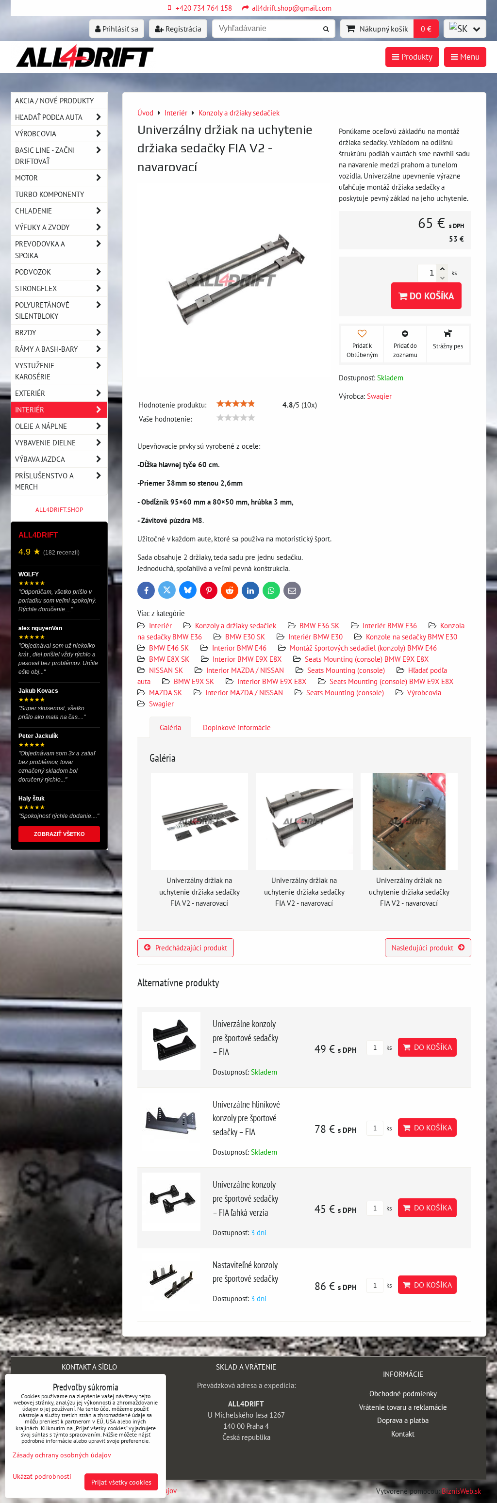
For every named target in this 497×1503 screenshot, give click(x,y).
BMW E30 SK (245, 636)
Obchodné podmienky (403, 1393)
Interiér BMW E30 (315, 636)
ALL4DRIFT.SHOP (59, 510)
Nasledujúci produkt (422, 947)
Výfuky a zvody (42, 227)
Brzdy (25, 332)
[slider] (235, 404)
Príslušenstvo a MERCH (44, 481)
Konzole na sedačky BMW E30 (411, 636)
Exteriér (30, 393)
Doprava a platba (403, 1420)
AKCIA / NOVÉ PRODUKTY (54, 100)
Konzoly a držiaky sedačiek (235, 625)
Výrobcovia (424, 692)
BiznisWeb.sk (461, 1491)
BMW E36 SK (319, 625)
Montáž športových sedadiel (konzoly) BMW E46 (363, 648)
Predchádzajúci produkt (191, 947)
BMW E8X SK (169, 659)
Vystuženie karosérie (34, 370)
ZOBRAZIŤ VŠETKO (59, 834)
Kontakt (402, 1433)
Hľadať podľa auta (49, 117)
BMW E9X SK (194, 681)
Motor (26, 177)
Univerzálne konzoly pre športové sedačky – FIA (245, 1037)
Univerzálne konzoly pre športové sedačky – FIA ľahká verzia (245, 1198)
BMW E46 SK (169, 648)
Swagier (161, 703)
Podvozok (33, 272)
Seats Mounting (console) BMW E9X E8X (367, 659)
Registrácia (182, 28)
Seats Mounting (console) (346, 670)
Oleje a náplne (41, 426)
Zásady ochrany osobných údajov (62, 1454)
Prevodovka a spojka (40, 249)
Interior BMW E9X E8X (247, 659)
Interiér (160, 625)
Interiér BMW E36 (390, 625)
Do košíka (430, 296)
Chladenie (33, 210)
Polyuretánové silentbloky (42, 310)
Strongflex (36, 288)
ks (388, 1048)
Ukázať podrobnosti (42, 1476)
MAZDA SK (165, 692)
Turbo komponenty (49, 194)
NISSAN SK (166, 670)
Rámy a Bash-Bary (46, 349)
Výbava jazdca (40, 459)
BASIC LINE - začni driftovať (45, 155)
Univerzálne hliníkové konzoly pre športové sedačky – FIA (246, 1118)
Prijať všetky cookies (121, 1482)
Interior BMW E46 (239, 648)
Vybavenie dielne (45, 442)
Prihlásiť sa (119, 28)
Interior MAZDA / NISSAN (245, 670)
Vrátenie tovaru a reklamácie (403, 1407)
